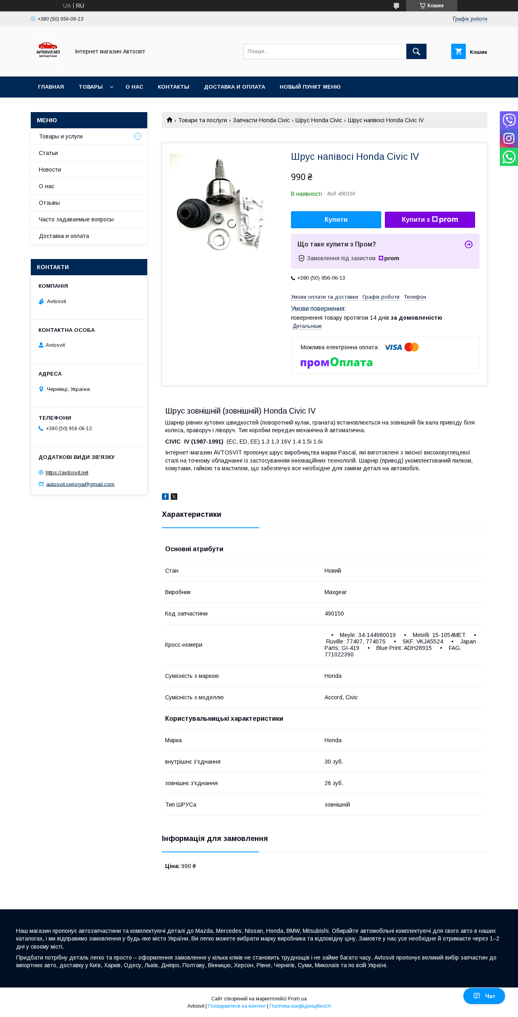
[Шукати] (416, 51)
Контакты (173, 87)
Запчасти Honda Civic (261, 120)
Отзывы (49, 203)
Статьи (48, 153)
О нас (134, 87)
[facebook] (165, 498)
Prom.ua (297, 999)
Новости (50, 169)
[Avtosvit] (48, 66)
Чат (490, 996)
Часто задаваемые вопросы (76, 219)
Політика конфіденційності (300, 1006)
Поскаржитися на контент (237, 1006)
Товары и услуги (61, 136)
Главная (51, 87)
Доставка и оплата (234, 87)
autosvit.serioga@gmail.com (80, 484)
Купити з (416, 219)
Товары (91, 87)
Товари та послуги (202, 120)
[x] (174, 498)
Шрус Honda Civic (318, 120)
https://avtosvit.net (67, 472)
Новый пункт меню (310, 87)
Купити (336, 219)
